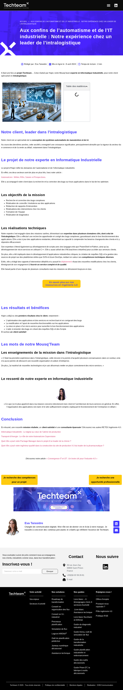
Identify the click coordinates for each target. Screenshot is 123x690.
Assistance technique (61, 653)
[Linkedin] (116, 524)
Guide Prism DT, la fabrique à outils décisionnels (82, 670)
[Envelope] (116, 530)
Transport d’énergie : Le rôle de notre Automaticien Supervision (28, 436)
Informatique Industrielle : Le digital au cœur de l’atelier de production (31, 432)
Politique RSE (102, 616)
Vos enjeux (34, 599)
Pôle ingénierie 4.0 (104, 611)
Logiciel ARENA (59, 634)
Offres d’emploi (102, 599)
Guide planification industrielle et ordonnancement (82, 652)
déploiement (66, 262)
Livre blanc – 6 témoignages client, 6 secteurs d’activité (83, 602)
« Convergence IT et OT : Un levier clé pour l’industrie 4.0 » (71, 459)
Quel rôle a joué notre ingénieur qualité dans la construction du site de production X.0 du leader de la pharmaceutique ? (52, 446)
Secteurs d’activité (37, 604)
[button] (108, 5)
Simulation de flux (59, 629)
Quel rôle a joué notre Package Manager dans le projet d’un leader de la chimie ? (36, 441)
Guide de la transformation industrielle (80, 642)
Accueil (23, 21)
